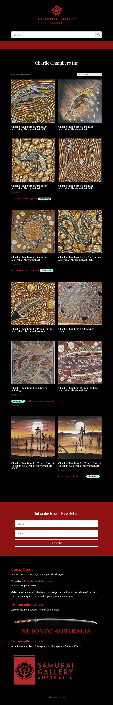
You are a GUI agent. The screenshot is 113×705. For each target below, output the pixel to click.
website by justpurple (56, 697)
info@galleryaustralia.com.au (37, 581)
